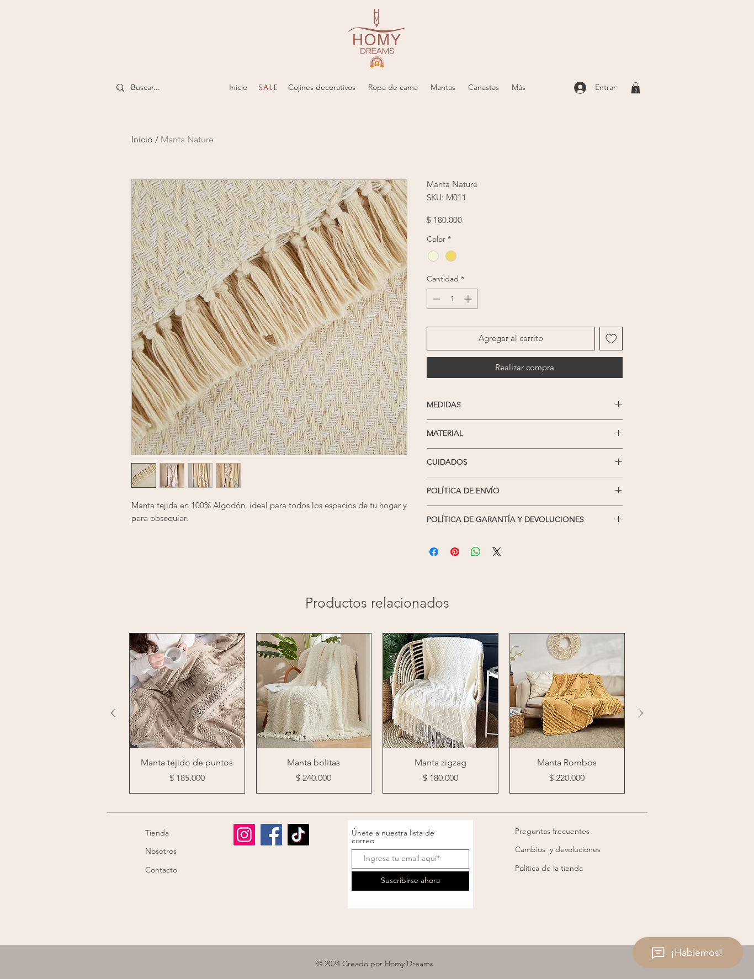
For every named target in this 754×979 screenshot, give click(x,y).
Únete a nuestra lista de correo (393, 836)
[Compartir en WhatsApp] (475, 551)
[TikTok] (298, 834)
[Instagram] (244, 834)
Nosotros (161, 851)
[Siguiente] (640, 713)
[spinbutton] (452, 298)
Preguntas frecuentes (552, 831)
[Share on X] (496, 551)
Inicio (142, 139)
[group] (377, 713)
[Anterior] (113, 713)
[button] (322, 87)
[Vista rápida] (187, 691)
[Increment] (469, 298)
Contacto (161, 870)
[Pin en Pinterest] (454, 551)
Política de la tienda (549, 868)
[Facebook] (271, 834)
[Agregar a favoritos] (611, 338)
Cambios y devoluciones (558, 849)
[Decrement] (435, 298)
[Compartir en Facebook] (433, 551)
